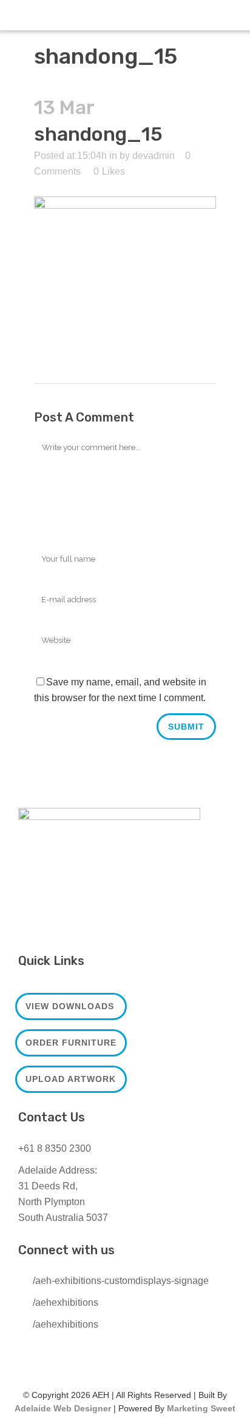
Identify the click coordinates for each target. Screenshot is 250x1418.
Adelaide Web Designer (63, 1408)
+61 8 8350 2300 (54, 1148)
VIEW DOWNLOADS (69, 1006)
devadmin (153, 155)
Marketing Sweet (201, 1408)
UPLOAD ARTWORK (70, 1079)
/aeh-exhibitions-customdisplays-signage (121, 1280)
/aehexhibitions (65, 1302)
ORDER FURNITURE (71, 1042)
